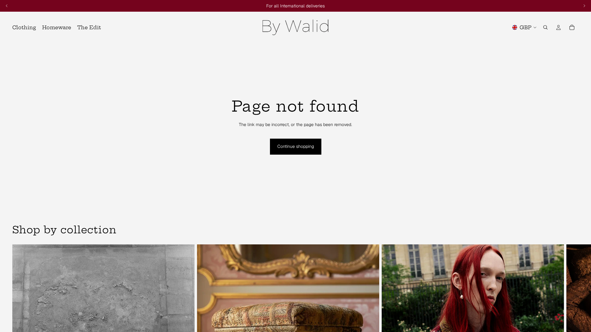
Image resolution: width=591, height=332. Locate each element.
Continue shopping (295, 146)
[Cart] (572, 27)
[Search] (545, 27)
